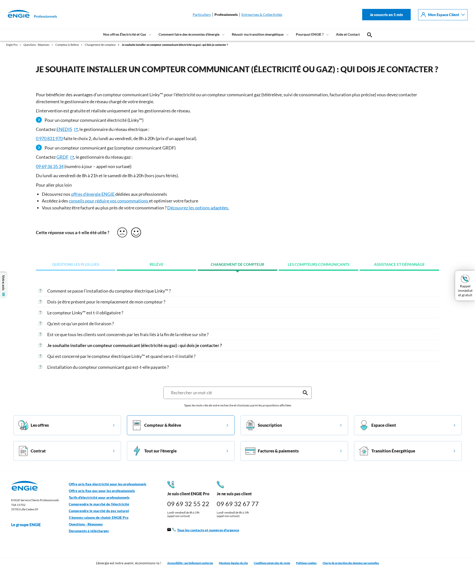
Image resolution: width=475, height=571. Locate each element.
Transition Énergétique (393, 450)
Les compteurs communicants (318, 264)
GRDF (62, 157)
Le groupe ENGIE (26, 524)
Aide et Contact (348, 34)
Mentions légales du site (233, 563)
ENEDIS (64, 129)
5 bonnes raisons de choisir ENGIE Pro (98, 518)
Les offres (40, 425)
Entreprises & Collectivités (261, 15)
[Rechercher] (305, 393)
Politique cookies (306, 563)
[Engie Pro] (26, 14)
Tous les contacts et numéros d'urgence (208, 530)
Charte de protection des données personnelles (351, 563)
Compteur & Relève (162, 425)
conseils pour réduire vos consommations (109, 200)
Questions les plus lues (75, 264)
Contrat (38, 450)
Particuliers (202, 15)
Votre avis (3, 282)
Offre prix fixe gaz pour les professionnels (102, 491)
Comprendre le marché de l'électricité (99, 504)
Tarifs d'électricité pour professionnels (99, 497)
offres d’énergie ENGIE (93, 194)
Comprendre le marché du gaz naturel (99, 511)
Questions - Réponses (86, 524)
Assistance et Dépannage (399, 264)
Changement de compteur (237, 264)
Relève (157, 264)
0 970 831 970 (49, 138)
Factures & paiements (278, 450)
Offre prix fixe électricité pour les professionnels (107, 484)
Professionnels (226, 15)
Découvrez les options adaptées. (198, 207)
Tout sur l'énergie (160, 450)
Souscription (270, 425)
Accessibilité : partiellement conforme (190, 563)
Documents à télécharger (89, 531)
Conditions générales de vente (272, 563)
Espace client (383, 425)
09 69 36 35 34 (50, 166)
